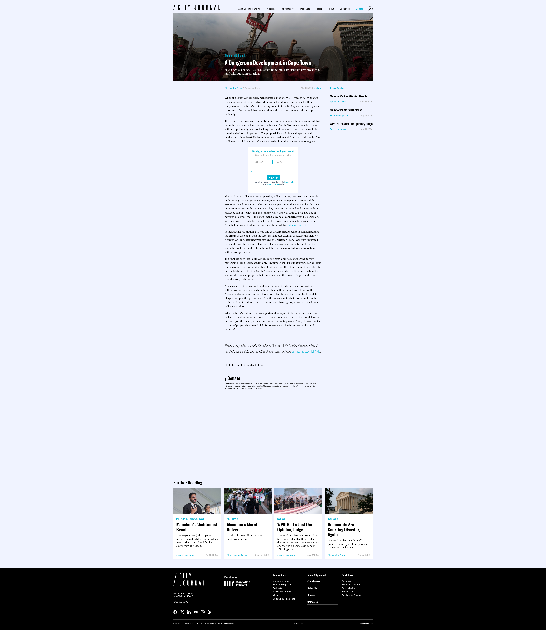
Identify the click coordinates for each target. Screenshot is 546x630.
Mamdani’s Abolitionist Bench (348, 96)
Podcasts (305, 8)
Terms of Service (272, 184)
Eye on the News (186, 555)
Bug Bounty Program (352, 595)
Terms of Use (348, 591)
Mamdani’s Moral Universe (346, 110)
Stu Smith (180, 519)
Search (271, 8)
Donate (359, 8)
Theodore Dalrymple (235, 55)
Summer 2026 (262, 555)
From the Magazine (237, 555)
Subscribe (345, 8)
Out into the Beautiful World (306, 351)
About (331, 8)
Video (275, 595)
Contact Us (312, 602)
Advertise (346, 581)
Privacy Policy (289, 182)
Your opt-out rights (365, 623)
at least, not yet (297, 224)
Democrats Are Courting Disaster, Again (344, 529)
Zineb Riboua (232, 519)
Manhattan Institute (351, 584)
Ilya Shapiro (333, 519)
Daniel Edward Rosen (195, 519)
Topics (319, 8)
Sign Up (273, 177)
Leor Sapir (281, 519)
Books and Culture (282, 591)
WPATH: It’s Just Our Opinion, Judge (351, 124)
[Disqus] (273, 433)
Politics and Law (252, 88)
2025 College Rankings (250, 8)
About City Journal (316, 575)
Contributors (313, 581)
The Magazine (287, 8)
